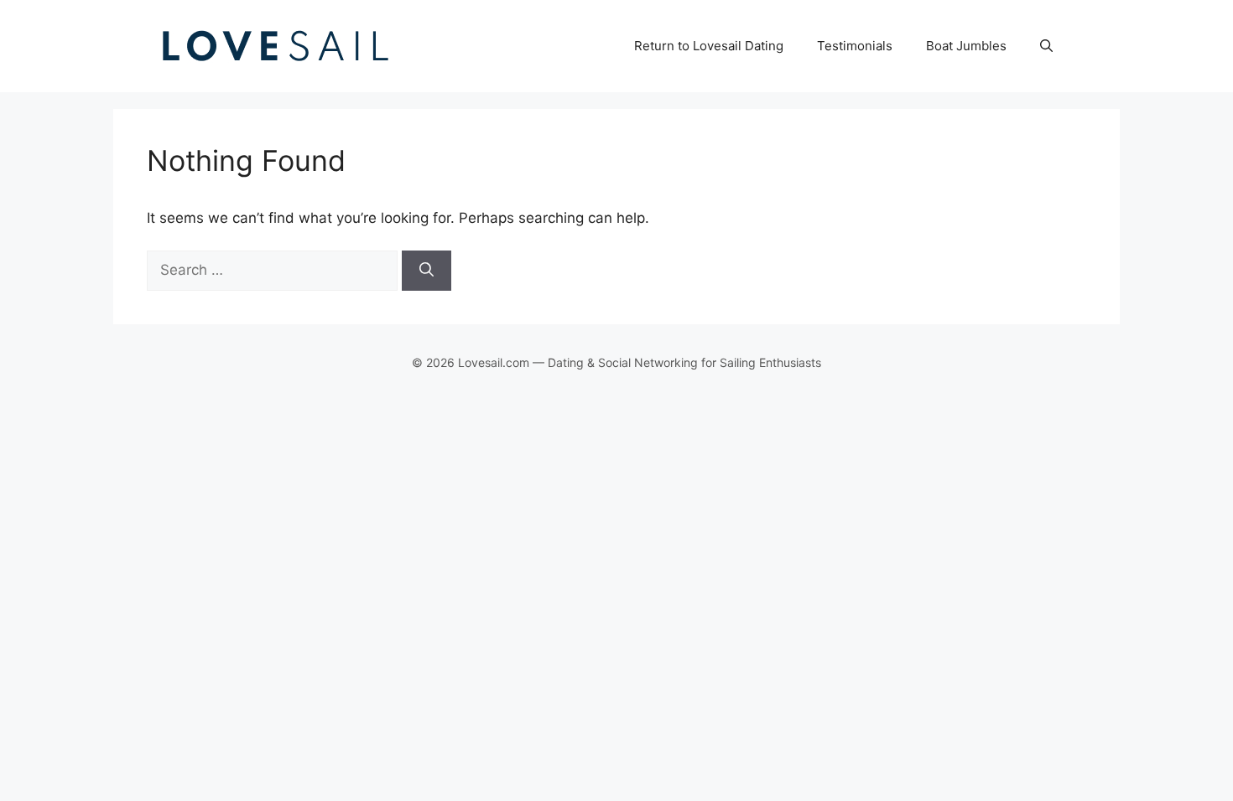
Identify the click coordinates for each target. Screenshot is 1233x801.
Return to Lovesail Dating (708, 46)
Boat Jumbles (966, 46)
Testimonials (854, 46)
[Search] (426, 271)
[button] (1046, 46)
